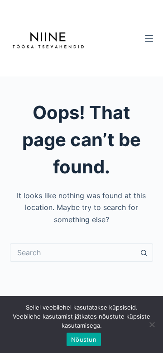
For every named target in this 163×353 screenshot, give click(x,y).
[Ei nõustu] (151, 324)
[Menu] (149, 38)
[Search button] (144, 252)
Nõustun (83, 339)
